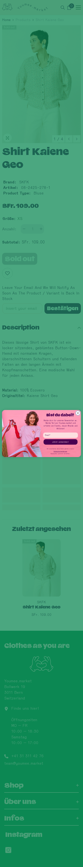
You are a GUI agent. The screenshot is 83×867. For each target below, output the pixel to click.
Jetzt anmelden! (60, 442)
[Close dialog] (78, 413)
